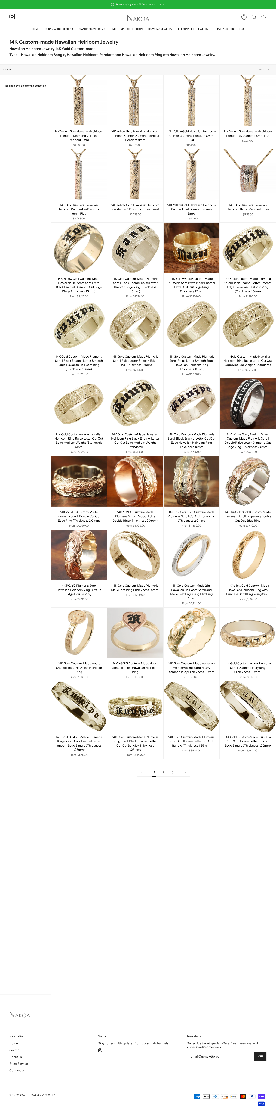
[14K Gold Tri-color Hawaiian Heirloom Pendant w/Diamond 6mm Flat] (79, 174)
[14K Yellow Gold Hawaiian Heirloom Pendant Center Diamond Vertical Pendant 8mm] (135, 100)
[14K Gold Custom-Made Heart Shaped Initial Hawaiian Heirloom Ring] (79, 633)
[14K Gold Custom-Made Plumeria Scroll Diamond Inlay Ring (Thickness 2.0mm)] (248, 633)
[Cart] (263, 17)
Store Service (18, 1063)
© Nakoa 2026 (17, 1095)
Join (260, 1056)
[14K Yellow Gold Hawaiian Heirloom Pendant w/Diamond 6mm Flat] (248, 100)
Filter (7, 70)
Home (13, 1043)
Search (14, 1050)
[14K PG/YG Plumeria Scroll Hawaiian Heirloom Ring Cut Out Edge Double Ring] (79, 555)
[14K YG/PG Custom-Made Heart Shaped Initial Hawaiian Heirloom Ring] (135, 633)
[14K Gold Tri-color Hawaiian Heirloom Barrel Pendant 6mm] (248, 174)
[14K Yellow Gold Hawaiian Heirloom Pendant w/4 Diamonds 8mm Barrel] (192, 174)
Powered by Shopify (42, 1095)
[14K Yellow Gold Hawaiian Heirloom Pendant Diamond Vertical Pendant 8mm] (79, 100)
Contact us (17, 1070)
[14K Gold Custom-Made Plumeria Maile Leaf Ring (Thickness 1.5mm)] (135, 555)
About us (15, 1057)
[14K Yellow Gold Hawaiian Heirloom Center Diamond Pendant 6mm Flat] (192, 100)
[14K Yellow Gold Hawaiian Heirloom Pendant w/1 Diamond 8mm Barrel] (135, 174)
